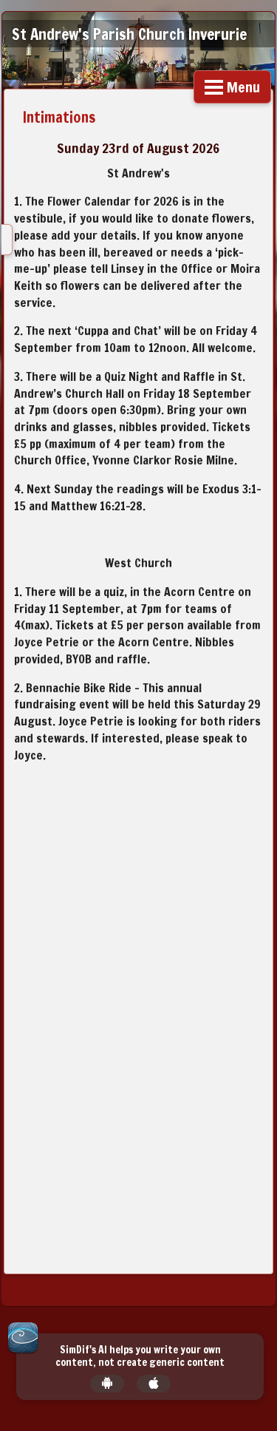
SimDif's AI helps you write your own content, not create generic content (140, 1356)
